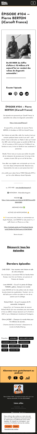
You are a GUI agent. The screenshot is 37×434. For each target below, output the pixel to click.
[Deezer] (27, 378)
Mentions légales (18, 406)
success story (14, 350)
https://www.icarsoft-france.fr (18, 123)
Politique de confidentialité (18, 407)
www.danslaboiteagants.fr (23, 188)
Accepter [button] (8, 426)
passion (24, 346)
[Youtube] (15, 378)
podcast (4, 350)
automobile (13, 338)
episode (4, 346)
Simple (31, 432)
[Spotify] (21, 378)
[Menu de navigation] (33, 3)
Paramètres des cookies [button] (11, 429)
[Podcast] (10, 378)
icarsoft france (15, 346)
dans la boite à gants (26, 338)
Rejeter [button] (16, 426)
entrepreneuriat (24, 342)
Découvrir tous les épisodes (18, 248)
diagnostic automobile (9, 342)
